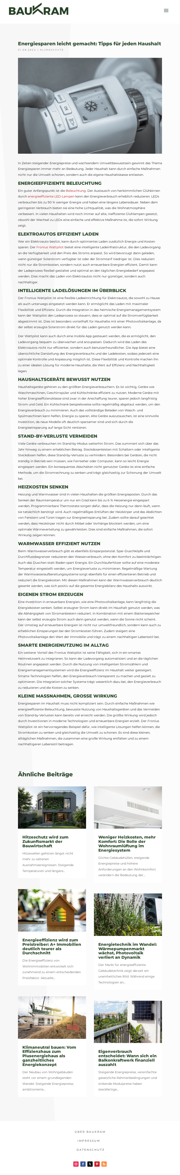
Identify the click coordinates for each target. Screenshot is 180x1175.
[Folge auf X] (90, 1164)
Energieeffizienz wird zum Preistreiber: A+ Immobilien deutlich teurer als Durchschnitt (51, 946)
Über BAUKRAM (90, 1131)
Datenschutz (91, 1149)
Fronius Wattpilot (50, 247)
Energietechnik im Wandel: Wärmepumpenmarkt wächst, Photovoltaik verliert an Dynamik (127, 951)
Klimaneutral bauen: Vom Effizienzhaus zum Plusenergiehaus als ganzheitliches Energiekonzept (49, 1056)
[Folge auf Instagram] (76, 1164)
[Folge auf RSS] (104, 1164)
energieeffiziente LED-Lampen (51, 196)
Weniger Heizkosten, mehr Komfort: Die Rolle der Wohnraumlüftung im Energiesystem (127, 844)
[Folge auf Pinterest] (97, 1164)
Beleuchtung (76, 191)
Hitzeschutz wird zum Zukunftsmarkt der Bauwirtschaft (45, 841)
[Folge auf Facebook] (83, 1164)
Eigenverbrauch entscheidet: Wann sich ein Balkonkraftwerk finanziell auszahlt (127, 1058)
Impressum (88, 1140)
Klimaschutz (52, 49)
